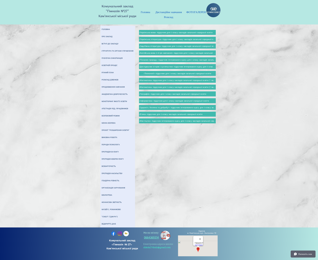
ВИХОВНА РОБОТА (109, 137)
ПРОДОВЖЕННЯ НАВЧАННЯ (113, 87)
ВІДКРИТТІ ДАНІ (109, 224)
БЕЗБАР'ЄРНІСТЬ (109, 166)
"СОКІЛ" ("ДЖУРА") (110, 217)
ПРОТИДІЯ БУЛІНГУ (110, 152)
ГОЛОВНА (106, 29)
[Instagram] (119, 233)
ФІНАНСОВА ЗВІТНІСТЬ (112, 202)
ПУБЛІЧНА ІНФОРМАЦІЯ (112, 58)
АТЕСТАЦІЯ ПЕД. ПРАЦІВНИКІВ (115, 108)
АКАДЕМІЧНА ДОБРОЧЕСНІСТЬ (115, 94)
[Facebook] (113, 233)
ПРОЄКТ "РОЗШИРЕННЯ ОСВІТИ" (115, 130)
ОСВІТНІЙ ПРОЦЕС (109, 65)
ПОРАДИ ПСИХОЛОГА (111, 144)
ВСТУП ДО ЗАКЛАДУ (110, 44)
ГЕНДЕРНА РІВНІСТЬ (110, 181)
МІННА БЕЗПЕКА (108, 123)
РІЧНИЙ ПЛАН (108, 72)
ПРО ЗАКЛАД (107, 36)
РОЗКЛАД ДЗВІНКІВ (110, 80)
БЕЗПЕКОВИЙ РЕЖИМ (111, 116)
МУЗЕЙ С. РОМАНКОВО (111, 209)
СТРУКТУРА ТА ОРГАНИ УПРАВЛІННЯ (117, 51)
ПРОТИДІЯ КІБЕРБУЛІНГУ (113, 159)
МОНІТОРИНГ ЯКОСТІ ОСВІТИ (114, 101)
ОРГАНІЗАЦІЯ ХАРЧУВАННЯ (113, 188)
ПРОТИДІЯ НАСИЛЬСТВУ (112, 173)
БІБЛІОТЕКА (107, 195)
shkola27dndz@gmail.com (157, 247)
